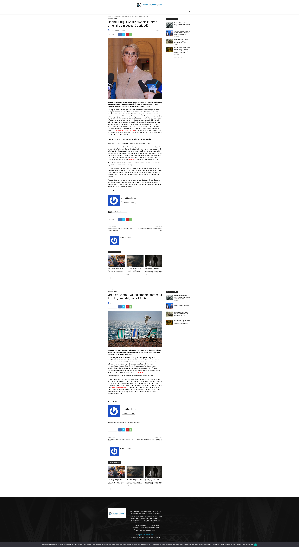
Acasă (109, 16)
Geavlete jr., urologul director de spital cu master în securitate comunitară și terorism (182, 33)
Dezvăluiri (127, 12)
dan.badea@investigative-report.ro (146, 536)
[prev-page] (109, 278)
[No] (297, 544)
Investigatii (118, 12)
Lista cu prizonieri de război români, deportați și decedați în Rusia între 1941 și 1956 (182, 41)
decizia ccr (123, 211)
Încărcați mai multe (178, 57)
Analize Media (162, 12)
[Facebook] (120, 34)
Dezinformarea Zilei (138, 12)
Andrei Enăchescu (115, 30)
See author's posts (129, 202)
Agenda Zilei (150, 12)
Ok (255, 544)
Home (110, 12)
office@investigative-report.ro (147, 534)
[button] (189, 12)
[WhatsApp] (130, 34)
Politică (115, 18)
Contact (171, 12)
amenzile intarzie (116, 211)
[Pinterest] (127, 34)
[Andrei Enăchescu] (109, 30)
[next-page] (111, 278)
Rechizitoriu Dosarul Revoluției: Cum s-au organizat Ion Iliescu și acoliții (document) (182, 24)
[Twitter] (123, 34)
